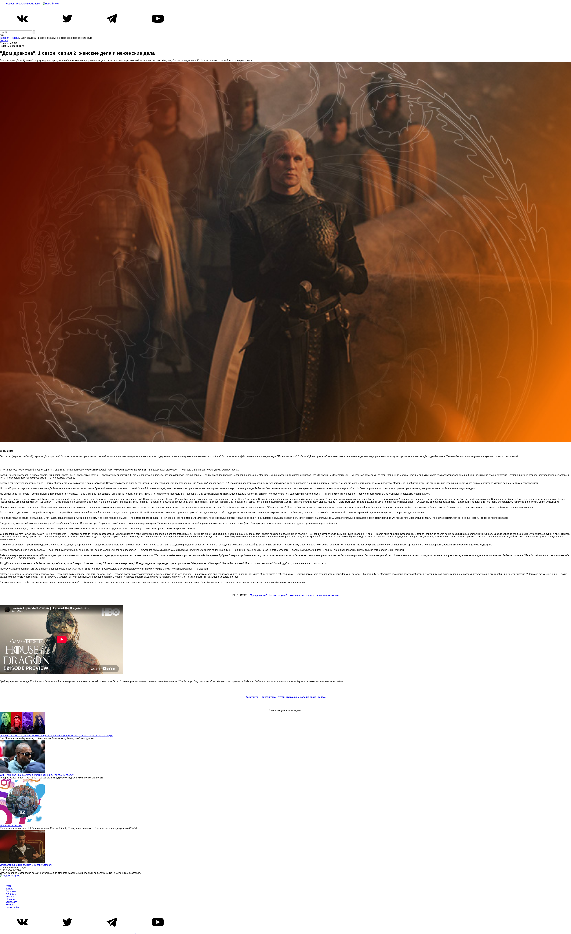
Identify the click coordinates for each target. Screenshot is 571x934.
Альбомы (29, 3)
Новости (10, 3)
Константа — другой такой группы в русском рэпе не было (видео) (285, 697)
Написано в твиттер (11, 825)
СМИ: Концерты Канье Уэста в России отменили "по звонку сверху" (37, 775)
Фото (8, 886)
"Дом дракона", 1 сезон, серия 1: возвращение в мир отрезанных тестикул (294, 595)
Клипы (38, 3)
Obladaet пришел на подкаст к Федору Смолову (26, 865)
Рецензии (11, 891)
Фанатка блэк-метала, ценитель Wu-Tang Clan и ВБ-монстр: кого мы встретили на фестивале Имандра (56, 735)
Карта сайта (12, 907)
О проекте (11, 902)
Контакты (11, 904)
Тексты (20, 3)
